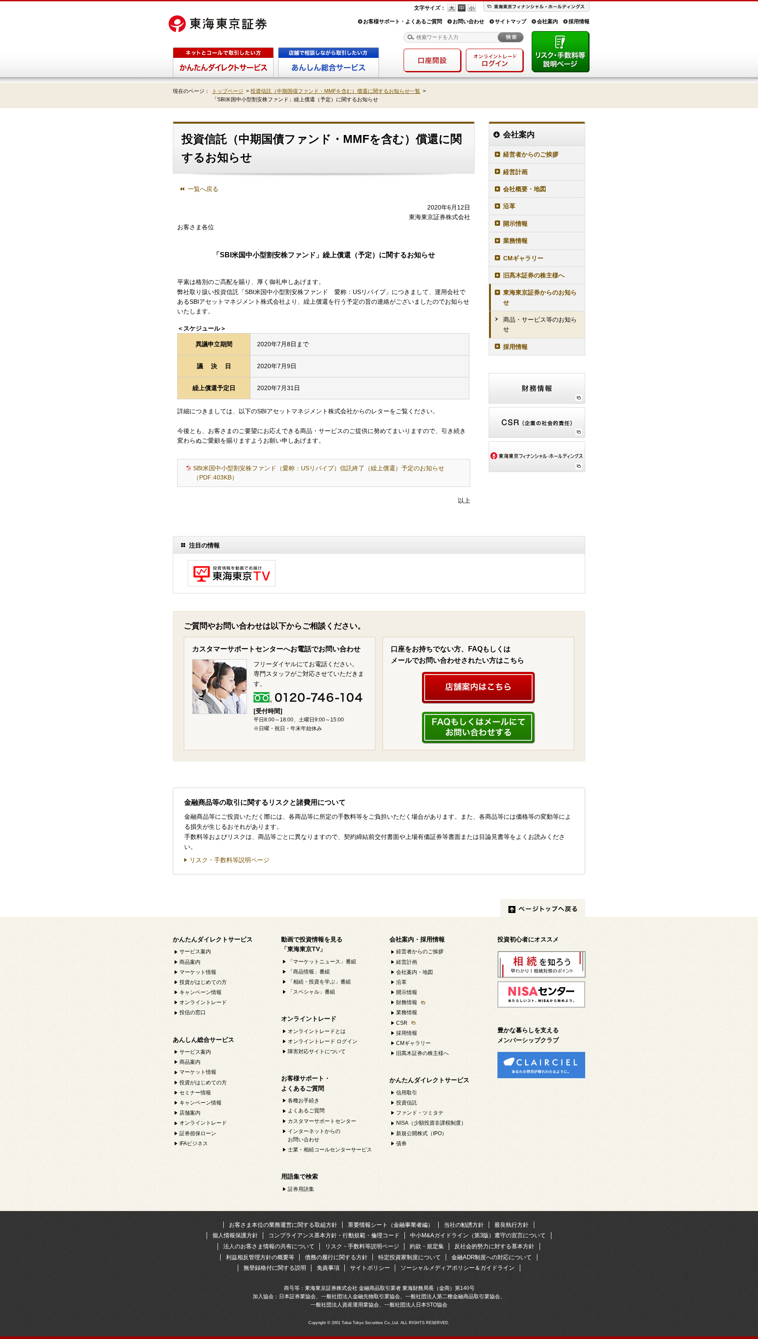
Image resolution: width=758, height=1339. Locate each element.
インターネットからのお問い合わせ (314, 1135)
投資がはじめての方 (203, 982)
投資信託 (406, 1103)
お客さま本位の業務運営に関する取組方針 (283, 1225)
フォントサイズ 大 (451, 8)
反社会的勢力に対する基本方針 (494, 1246)
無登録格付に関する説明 (274, 1267)
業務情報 (515, 240)
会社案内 (547, 21)
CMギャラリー (523, 258)
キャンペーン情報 (200, 992)
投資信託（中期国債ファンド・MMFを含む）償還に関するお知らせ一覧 (335, 91)
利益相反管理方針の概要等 (260, 1257)
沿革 (509, 206)
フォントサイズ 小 (472, 8)
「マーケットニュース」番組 (322, 962)
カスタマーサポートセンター (322, 1121)
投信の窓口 (192, 1012)
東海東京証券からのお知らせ (540, 297)
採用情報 (579, 21)
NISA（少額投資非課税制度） (431, 1123)
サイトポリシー (370, 1267)
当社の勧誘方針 (464, 1225)
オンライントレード (203, 1002)
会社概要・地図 (524, 188)
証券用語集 (301, 1189)
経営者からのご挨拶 (530, 154)
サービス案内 (195, 951)
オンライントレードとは (317, 1031)
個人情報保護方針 (235, 1235)
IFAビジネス (193, 1143)
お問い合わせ (468, 21)
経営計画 (515, 171)
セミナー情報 (195, 1093)
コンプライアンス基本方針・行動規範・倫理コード (334, 1235)
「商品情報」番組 (309, 972)
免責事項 (328, 1267)
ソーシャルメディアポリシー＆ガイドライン (457, 1267)
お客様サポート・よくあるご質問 (402, 21)
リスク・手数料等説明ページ (229, 860)
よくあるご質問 (306, 1111)
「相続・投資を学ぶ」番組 (319, 982)
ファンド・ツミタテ (419, 1113)
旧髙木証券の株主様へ (534, 275)
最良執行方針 (511, 1225)
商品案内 (189, 962)
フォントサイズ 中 (462, 8)
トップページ (227, 91)
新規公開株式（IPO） (421, 1133)
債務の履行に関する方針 (336, 1257)
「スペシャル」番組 (311, 992)
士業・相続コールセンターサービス (330, 1150)
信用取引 (406, 1093)
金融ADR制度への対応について (491, 1257)
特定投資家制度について (409, 1257)
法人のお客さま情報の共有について (269, 1246)
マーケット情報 (197, 972)
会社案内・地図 (414, 972)
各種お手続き (303, 1100)
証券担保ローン (197, 1133)
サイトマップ (510, 21)
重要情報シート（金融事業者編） (390, 1225)
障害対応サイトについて (317, 1051)
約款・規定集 (427, 1246)
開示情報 (515, 223)
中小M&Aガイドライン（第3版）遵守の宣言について (478, 1235)
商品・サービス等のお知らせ (540, 324)
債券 (401, 1143)
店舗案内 (189, 1113)
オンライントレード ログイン (323, 1041)
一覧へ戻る (203, 188)
